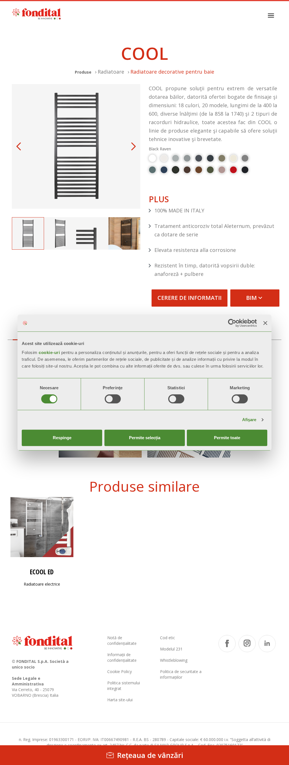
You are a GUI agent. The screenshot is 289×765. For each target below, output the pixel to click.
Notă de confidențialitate (122, 640)
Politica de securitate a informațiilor (181, 674)
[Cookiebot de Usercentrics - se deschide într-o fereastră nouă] (232, 323)
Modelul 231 (171, 649)
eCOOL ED (42, 571)
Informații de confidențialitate (122, 657)
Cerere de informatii (189, 298)
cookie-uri (49, 352)
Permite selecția (144, 437)
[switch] (113, 398)
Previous (19, 146)
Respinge (62, 437)
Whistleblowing (173, 660)
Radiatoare (111, 71)
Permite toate (227, 437)
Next (133, 146)
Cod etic (167, 637)
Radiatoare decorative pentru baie (172, 71)
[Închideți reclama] (265, 323)
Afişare (249, 419)
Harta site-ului (120, 699)
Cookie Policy (119, 671)
